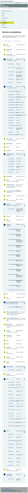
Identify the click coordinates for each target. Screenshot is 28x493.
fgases (8, 204)
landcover (9, 335)
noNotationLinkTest (13, 400)
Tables (3, 15)
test (7, 379)
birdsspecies (13, 250)
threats (11, 128)
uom (7, 430)
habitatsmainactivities (13, 269)
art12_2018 (9, 54)
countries (12, 71)
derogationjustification (13, 254)
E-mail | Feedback (5, 488)
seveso (8, 374)
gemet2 (8, 216)
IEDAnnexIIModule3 (11, 312)
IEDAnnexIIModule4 (11, 318)
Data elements (4, 17)
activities (12, 63)
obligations (12, 169)
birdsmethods (13, 239)
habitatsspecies (13, 285)
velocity (11, 461)
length (11, 447)
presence (12, 117)
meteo (11, 451)
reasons (12, 79)
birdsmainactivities (13, 234)
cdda (7, 147)
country (11, 478)
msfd (7, 357)
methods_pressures (13, 102)
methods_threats (13, 104)
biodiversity (9, 143)
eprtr (7, 179)
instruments (12, 289)
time (11, 458)
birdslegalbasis (13, 229)
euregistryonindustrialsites (11, 191)
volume (11, 465)
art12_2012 (9, 49)
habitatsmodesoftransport (13, 280)
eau (11, 391)
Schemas (4, 20)
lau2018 (8, 347)
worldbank (9, 474)
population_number (13, 112)
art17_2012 (9, 86)
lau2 (7, 343)
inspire (8, 330)
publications (9, 366)
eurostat (8, 195)
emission (12, 444)
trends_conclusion (13, 134)
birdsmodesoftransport (13, 245)
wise (7, 469)
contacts (12, 158)
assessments (13, 91)
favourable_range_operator (13, 97)
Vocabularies (4, 22)
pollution (12, 109)
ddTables (12, 163)
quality (11, 120)
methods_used (13, 107)
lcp (7, 352)
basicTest (12, 382)
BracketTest (12, 384)
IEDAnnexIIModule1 (11, 302)
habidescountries (13, 259)
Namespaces (4, 27)
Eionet (7, 8)
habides (8, 224)
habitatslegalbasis (13, 264)
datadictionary (10, 154)
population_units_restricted (13, 115)
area (11, 437)
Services (3, 25)
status (11, 172)
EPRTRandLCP (10, 184)
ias (7, 293)
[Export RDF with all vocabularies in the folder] (24, 61)
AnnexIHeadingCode (13, 306)
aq (7, 44)
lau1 (7, 340)
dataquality (9, 176)
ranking (11, 122)
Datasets (3, 13)
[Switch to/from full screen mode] (20, 3)
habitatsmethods (13, 274)
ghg (7, 219)
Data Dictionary (11, 8)
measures (12, 99)
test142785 (12, 406)
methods (12, 75)
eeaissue (12, 166)
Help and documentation (6, 10)
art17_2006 (9, 59)
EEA (7, 1)
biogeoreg (12, 94)
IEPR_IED (8, 324)
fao (7, 199)
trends (11, 82)
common (8, 150)
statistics (12, 454)
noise (7, 361)
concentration (13, 440)
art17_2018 (9, 138)
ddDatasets (12, 161)
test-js (11, 403)
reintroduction (13, 125)
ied (7, 297)
